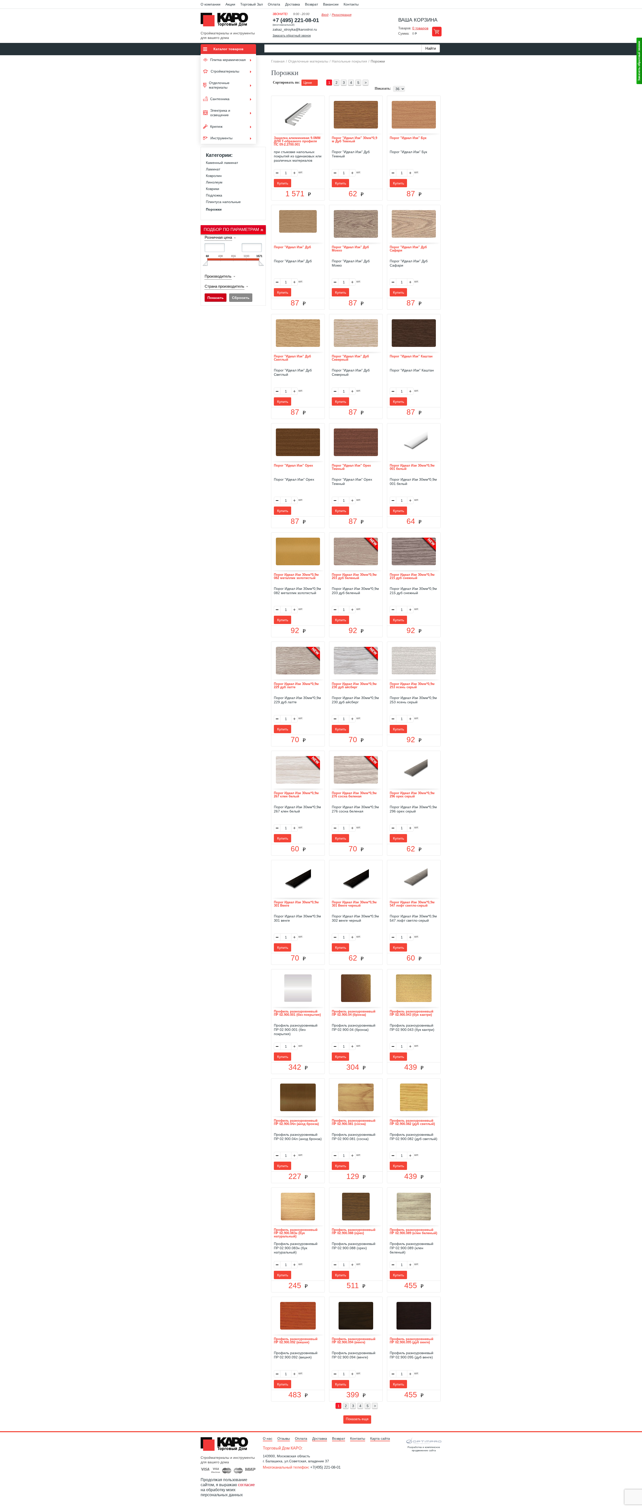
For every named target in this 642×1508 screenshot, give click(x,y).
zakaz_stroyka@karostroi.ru (295, 29)
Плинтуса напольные (223, 202)
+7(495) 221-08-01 (325, 1467)
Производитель (218, 276)
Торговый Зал (251, 4)
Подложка (214, 195)
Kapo (226, 21)
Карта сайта (380, 1438)
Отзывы (283, 1438)
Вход (325, 15)
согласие (246, 1485)
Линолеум (214, 182)
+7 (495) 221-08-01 (296, 20)
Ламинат (213, 169)
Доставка (292, 4)
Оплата (274, 4)
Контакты (351, 4)
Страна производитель (224, 286)
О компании (210, 4)
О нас (267, 1438)
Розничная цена (218, 237)
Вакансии (331, 4)
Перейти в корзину (437, 31)
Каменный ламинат (222, 163)
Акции (230, 4)
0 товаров (420, 28)
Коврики (212, 189)
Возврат (311, 4)
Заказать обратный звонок (292, 35)
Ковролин (214, 176)
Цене (308, 83)
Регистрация (341, 15)
